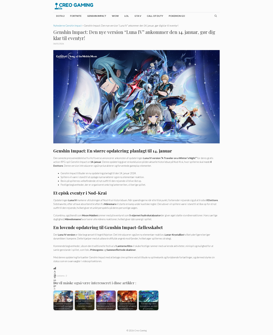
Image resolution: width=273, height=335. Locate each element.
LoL (126, 15)
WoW (115, 15)
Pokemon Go (177, 15)
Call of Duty (155, 15)
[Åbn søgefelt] (216, 15)
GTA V (138, 15)
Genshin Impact (96, 15)
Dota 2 (60, 15)
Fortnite (75, 15)
